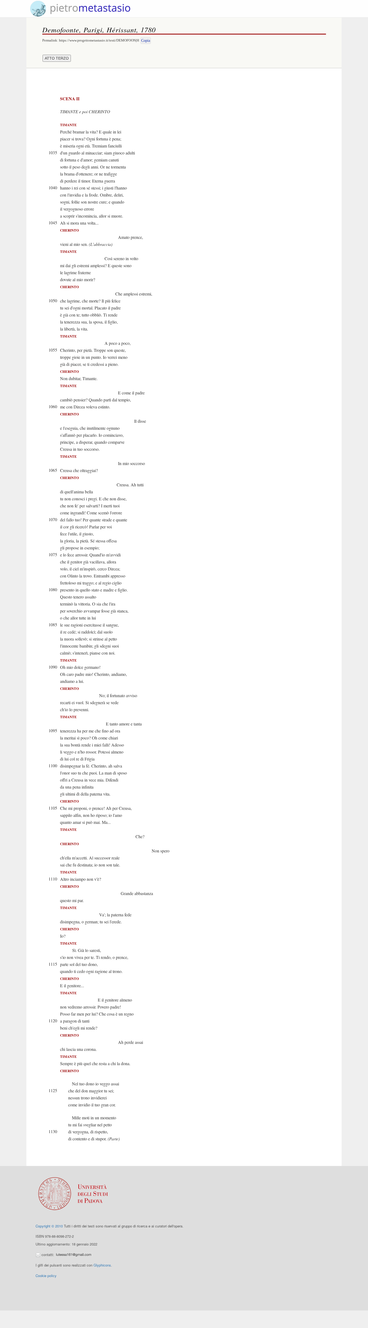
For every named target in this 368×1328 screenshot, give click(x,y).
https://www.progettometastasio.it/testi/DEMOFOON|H (99, 40)
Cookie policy (46, 1275)
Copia (145, 41)
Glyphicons (102, 1265)
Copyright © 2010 (49, 1226)
